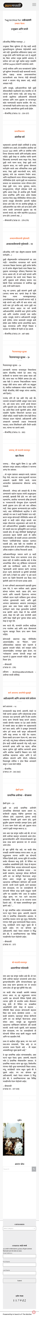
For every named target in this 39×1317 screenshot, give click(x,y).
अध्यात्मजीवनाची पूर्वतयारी (19, 238)
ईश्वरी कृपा (19, 790)
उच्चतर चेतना (19, 23)
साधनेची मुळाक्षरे (25, 693)
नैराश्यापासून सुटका (19, 352)
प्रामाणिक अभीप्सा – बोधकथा (19, 795)
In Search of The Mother (22, 1314)
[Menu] (33, 4)
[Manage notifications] (34, 1312)
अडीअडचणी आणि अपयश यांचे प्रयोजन (19, 699)
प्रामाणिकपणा (20, 131)
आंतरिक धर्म (20, 137)
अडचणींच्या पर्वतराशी (19, 968)
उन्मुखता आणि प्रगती (19, 29)
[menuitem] (33, 4)
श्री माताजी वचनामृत (22, 450)
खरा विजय (19, 456)
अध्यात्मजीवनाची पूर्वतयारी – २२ (19, 244)
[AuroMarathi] (13, 4)
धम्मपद (11, 450)
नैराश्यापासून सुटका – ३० (19, 357)
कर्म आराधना (13, 693)
